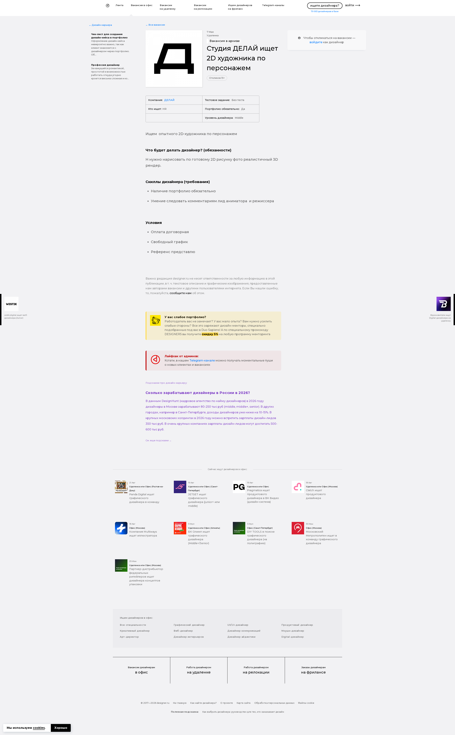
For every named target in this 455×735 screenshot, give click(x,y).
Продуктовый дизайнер (297, 624)
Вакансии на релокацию (203, 7)
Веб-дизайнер (183, 630)
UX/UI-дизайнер (238, 624)
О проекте (226, 703)
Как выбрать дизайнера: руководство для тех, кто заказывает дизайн (243, 711)
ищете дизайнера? (324, 5)
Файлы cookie (306, 703)
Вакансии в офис (142, 5)
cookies (39, 727)
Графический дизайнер (189, 624)
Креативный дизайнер (135, 630)
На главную (180, 703)
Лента (120, 5)
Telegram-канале (202, 360)
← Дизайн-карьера (100, 25)
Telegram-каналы (273, 5)
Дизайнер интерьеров (189, 636)
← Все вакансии (155, 24)
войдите (316, 42)
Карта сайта (244, 703)
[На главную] (107, 8)
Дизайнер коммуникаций (244, 630)
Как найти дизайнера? (203, 703)
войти (349, 5)
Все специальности (133, 624)
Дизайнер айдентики (242, 636)
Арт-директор (129, 636)
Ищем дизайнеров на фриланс (240, 7)
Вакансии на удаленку (168, 7)
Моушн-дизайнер (292, 630)
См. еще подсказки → (159, 440)
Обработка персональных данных (274, 703)
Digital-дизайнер (292, 636)
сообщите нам (181, 293)
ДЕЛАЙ (169, 100)
